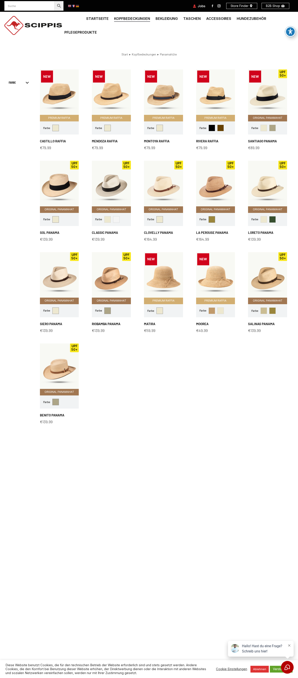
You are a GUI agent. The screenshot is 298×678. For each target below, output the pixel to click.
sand (263, 310)
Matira (149, 324)
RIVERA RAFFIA (207, 141)
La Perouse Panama (212, 233)
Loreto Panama (260, 233)
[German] (78, 6)
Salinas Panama (261, 324)
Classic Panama (105, 233)
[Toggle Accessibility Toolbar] (290, 31)
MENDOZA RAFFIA (105, 141)
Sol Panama (49, 233)
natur (55, 128)
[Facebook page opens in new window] (212, 6)
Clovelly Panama (158, 233)
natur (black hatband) (212, 128)
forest (272, 219)
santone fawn (212, 219)
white (116, 219)
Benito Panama (52, 415)
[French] (74, 6)
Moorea (202, 324)
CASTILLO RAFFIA (53, 141)
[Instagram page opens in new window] (219, 6)
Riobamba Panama (106, 324)
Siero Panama (51, 324)
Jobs (201, 6)
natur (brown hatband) (220, 128)
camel (212, 310)
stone (272, 128)
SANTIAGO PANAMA (262, 141)
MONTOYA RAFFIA (157, 141)
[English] (70, 6)
